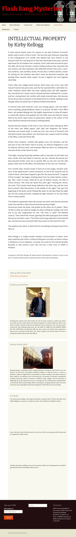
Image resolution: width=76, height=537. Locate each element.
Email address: (8, 509)
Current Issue (28, 25)
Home (4, 25)
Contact (16, 29)
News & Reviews (15, 25)
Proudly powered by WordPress (17, 533)
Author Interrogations (43, 25)
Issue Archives (58, 25)
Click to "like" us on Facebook (19, 276)
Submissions (6, 29)
